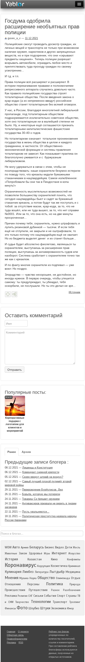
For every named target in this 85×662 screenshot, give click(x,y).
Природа (75, 584)
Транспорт (60, 602)
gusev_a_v (14, 38)
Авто (16, 547)
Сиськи (38, 596)
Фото (22, 608)
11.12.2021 (31, 38)
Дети (68, 547)
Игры (47, 553)
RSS (21, 642)
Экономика (58, 608)
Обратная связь (15, 635)
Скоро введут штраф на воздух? (42, 476)
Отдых (75, 578)
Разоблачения (71, 590)
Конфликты (73, 559)
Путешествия (38, 590)
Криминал (74, 566)
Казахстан (34, 559)
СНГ (30, 596)
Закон (23, 553)
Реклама (11, 596)
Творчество (22, 602)
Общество (46, 577)
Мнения (11, 577)
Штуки (45, 608)
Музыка (23, 578)
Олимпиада (63, 578)
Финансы (10, 608)
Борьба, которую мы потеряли (41, 494)
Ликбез (28, 572)
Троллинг (74, 602)
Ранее (11, 451)
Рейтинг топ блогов (59, 631)
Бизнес (49, 547)
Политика (54, 584)
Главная (11, 631)
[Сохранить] (8, 294)
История (11, 559)
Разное (55, 590)
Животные (11, 553)
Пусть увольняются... (35, 511)
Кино (54, 559)
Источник (74, 292)
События (50, 596)
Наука (33, 578)
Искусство (74, 553)
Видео (59, 547)
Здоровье (35, 553)
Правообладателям (17, 639)
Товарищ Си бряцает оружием (41, 498)
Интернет (59, 553)
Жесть (76, 547)
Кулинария (13, 572)
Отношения (13, 584)
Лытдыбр (57, 572)
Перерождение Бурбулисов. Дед (42, 489)
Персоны (33, 584)
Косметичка (59, 566)
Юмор (70, 608)
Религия (22, 596)
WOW (8, 547)
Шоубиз (33, 608)
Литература (41, 572)
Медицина (73, 572)
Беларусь (36, 547)
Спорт (61, 596)
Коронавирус (20, 565)
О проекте (23, 631)
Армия (24, 547)
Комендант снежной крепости (40, 472)
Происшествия (15, 590)
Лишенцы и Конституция (37, 467)
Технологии (41, 601)
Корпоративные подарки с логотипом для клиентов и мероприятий (14, 414)
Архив (26, 451)
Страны (71, 596)
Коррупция (43, 566)
